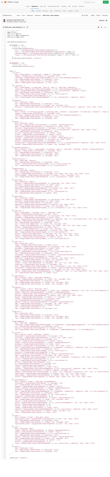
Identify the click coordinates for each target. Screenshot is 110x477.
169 (5, 303)
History (98, 15)
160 (5, 289)
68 (5, 139)
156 (5, 282)
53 (5, 115)
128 (5, 237)
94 (5, 181)
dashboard (30, 15)
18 (5, 58)
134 (5, 246)
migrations (38, 15)
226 (5, 396)
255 (5, 443)
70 (5, 142)
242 (5, 422)
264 (5, 457)
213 (5, 375)
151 (5, 274)
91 (5, 176)
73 (5, 147)
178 (5, 318)
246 (5, 428)
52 (5, 113)
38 (5, 90)
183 (5, 326)
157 (5, 284)
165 (5, 297)
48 (5, 107)
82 (5, 162)
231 (5, 404)
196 (5, 347)
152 (5, 276)
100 (5, 191)
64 (5, 133)
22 (5, 64)
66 (5, 136)
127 (5, 235)
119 (5, 222)
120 (5, 224)
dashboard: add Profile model (15, 20)
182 (5, 324)
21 (5, 63)
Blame (93, 15)
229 (5, 401)
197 (5, 349)
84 (5, 165)
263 (5, 456)
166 (5, 298)
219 (5, 384)
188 (5, 334)
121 (5, 225)
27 (5, 72)
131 (5, 241)
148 (5, 269)
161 (5, 290)
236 (5, 412)
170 (5, 305)
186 (5, 331)
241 (5, 420)
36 (5, 87)
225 (5, 394)
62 (5, 129)
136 (5, 250)
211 (5, 371)
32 (5, 81)
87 (5, 170)
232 (5, 405)
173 (5, 310)
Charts (76, 11)
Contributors (57, 11)
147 (5, 267)
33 (5, 82)
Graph (64, 11)
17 (5, 56)
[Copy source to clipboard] (98, 27)
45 (5, 102)
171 (5, 306)
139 (5, 254)
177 (5, 316)
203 (5, 358)
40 (5, 94)
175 (5, 313)
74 (5, 149)
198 (5, 350)
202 (5, 357)
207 (5, 365)
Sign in (106, 2)
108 (5, 204)
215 (5, 378)
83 (5, 163)
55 (5, 118)
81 (5, 160)
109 (5, 206)
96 (5, 185)
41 (5, 95)
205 (5, 362)
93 (5, 180)
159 (5, 287)
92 (5, 178)
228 (5, 399)
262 (5, 454)
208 (5, 366)
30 (5, 77)
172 (5, 308)
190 (5, 337)
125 (5, 232)
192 (5, 340)
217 (5, 381)
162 (5, 292)
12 (5, 48)
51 (5, 111)
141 (5, 258)
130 (5, 240)
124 (5, 230)
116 (5, 217)
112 (5, 211)
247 (5, 430)
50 (5, 110)
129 (5, 238)
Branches (45, 11)
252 (5, 438)
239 (5, 417)
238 (5, 415)
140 (5, 256)
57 (5, 121)
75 (5, 150)
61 (5, 128)
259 (5, 449)
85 (5, 167)
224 (5, 392)
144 (5, 263)
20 (5, 61)
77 (5, 154)
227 (5, 397)
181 (5, 323)
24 (5, 68)
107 (5, 202)
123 (5, 228)
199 (5, 352)
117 (5, 219)
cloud (16, 2)
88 (5, 172)
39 (5, 92)
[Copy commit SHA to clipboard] (106, 20)
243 (5, 423)
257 (5, 446)
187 (5, 332)
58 (5, 123)
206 (5, 363)
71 (5, 144)
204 (5, 360)
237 (5, 414)
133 (5, 245)
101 (5, 193)
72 (5, 146)
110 (5, 207)
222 (5, 389)
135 (5, 248)
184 (5, 327)
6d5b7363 (102, 20)
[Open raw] (101, 27)
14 (5, 51)
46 (5, 103)
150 (5, 272)
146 (5, 266)
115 (5, 215)
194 (5, 344)
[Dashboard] (5, 3)
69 (5, 141)
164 (5, 295)
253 (5, 440)
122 (5, 227)
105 (5, 199)
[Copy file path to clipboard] (27, 27)
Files (33, 11)
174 (5, 311)
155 (5, 280)
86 (5, 168)
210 (5, 370)
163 (5, 293)
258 (5, 448)
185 (5, 329)
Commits (38, 11)
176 (5, 314)
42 (5, 97)
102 (5, 194)
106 (5, 201)
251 (5, 436)
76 (5, 152)
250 (5, 435)
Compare (70, 11)
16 (5, 55)
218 (5, 383)
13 (5, 50)
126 (5, 233)
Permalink (105, 15)
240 (5, 418)
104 (5, 198)
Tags (51, 11)
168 (5, 301)
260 (5, 451)
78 (5, 155)
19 (5, 59)
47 (5, 105)
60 (5, 126)
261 (5, 453)
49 (5, 108)
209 (5, 368)
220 (5, 386)
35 (5, 85)
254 (5, 441)
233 (5, 407)
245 (5, 427)
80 (5, 159)
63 (5, 131)
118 (5, 220)
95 (5, 183)
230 (5, 402)
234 (5, 409)
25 (5, 69)
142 (5, 259)
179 (5, 319)
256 (5, 444)
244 (5, 425)
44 (5, 100)
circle (23, 15)
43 (5, 98)
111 (5, 209)
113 (5, 212)
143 (5, 261)
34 (5, 84)
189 (5, 336)
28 (5, 74)
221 (5, 388)
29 (5, 76)
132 (5, 243)
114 (5, 214)
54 (5, 116)
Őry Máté (9, 21)
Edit (105, 27)
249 (5, 433)
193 (5, 342)
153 (5, 277)
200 (5, 353)
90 (5, 175)
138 (5, 253)
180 (5, 321)
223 (5, 391)
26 (5, 71)
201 (5, 355)
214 (5, 376)
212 (5, 373)
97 (5, 186)
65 (5, 134)
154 (5, 279)
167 (5, 300)
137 (5, 251)
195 (5, 345)
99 (5, 189)
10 (5, 45)
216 (5, 379)
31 (5, 79)
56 (5, 120)
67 (5, 137)
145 (5, 264)
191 (5, 339)
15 (5, 53)
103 (5, 196)
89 (5, 173)
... (25, 20)
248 (5, 431)
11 (5, 46)
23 (5, 66)
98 (5, 188)
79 (5, 157)
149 (5, 271)
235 (5, 410)
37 (5, 89)
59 (5, 124)
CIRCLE (10, 2)
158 (5, 285)
